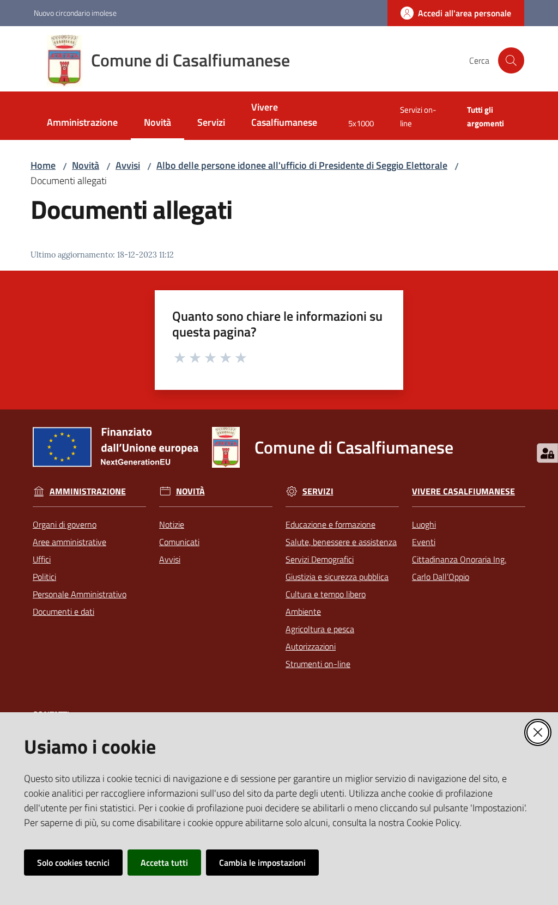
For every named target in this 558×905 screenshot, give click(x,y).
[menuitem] (82, 123)
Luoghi (424, 524)
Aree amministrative (69, 541)
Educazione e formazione (330, 524)
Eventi (423, 541)
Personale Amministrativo (79, 594)
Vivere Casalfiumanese (463, 491)
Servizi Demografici (320, 559)
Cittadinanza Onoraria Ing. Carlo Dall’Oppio (459, 568)
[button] (511, 60)
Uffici (42, 559)
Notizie (171, 524)
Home (43, 165)
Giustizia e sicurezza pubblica (337, 576)
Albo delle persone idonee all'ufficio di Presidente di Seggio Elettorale (301, 165)
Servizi (317, 491)
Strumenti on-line (318, 663)
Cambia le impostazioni (262, 862)
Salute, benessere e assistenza (341, 541)
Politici (44, 576)
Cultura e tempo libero (326, 594)
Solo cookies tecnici (73, 862)
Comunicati (179, 541)
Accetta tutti (164, 862)
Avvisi (128, 165)
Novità (85, 165)
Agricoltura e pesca (320, 628)
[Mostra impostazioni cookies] (547, 453)
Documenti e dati (63, 611)
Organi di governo (64, 524)
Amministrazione (88, 491)
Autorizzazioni (311, 646)
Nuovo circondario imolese (75, 13)
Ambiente (303, 611)
